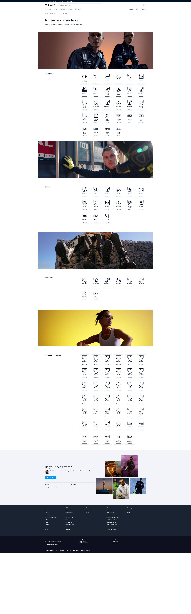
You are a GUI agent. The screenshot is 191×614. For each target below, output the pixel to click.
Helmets (67, 519)
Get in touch (49, 477)
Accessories (48, 510)
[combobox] (80, 5)
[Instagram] (74, 486)
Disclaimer (69, 550)
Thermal (47, 524)
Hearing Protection (70, 524)
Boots (87, 512)
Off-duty (77, 9)
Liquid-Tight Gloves (111, 529)
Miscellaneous (69, 527)
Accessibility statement (86, 550)
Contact (143, 9)
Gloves (70, 9)
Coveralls (47, 512)
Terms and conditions (49, 550)
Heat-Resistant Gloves (112, 524)
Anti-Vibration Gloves (112, 515)
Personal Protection (76, 24)
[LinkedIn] (77, 486)
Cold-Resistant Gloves (112, 519)
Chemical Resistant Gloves (113, 517)
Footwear (62, 9)
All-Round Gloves (110, 512)
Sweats (128, 515)
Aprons (67, 510)
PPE (55, 9)
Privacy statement (60, 550)
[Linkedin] (145, 550)
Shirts (46, 522)
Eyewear (68, 515)
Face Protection (69, 517)
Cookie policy (76, 550)
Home (46, 13)
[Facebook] (71, 486)
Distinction (47, 515)
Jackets (46, 519)
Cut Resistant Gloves (111, 522)
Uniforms (47, 529)
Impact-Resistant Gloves (112, 527)
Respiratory (68, 531)
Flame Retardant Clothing (51, 517)
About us (131, 9)
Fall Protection (69, 522)
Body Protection (69, 512)
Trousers (47, 527)
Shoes (87, 515)
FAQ (137, 9)
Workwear (48, 9)
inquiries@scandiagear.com (53, 487)
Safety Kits (68, 529)
